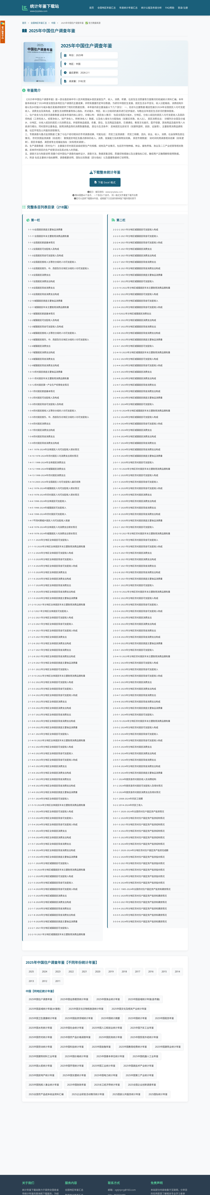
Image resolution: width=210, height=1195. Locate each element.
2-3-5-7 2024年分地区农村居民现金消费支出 (134, 759)
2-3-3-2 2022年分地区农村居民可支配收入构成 (135, 598)
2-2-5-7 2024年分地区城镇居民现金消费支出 (134, 443)
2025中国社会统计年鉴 (72, 1027)
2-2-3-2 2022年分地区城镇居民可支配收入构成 (135, 294)
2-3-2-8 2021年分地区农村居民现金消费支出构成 (136, 572)
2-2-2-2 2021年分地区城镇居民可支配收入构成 (135, 229)
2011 (57, 981)
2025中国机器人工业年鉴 (145, 1056)
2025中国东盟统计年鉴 (74, 1075)
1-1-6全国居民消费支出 (39, 274)
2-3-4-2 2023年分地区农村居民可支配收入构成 (135, 662)
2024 (44, 971)
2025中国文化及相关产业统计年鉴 (129, 1008)
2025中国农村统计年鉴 (40, 1037)
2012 (44, 981)
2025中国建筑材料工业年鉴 (43, 1056)
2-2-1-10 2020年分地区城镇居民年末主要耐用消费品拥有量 (56, 869)
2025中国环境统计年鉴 (72, 1065)
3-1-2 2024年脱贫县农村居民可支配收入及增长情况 (138, 785)
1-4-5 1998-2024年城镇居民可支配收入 (47, 507)
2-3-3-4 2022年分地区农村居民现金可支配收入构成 (137, 611)
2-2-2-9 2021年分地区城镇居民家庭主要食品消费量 (137, 274)
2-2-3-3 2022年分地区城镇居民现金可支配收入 (135, 300)
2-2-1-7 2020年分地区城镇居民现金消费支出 (49, 908)
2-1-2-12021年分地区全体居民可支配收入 (48, 611)
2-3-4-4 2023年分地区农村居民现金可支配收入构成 (137, 675)
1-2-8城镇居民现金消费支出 (41, 358)
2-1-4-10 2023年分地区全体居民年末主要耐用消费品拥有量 (56, 740)
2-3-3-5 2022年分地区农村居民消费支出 (132, 617)
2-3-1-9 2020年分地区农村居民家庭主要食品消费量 (137, 520)
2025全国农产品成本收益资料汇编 (46, 1094)
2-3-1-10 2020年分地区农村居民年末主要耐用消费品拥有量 (141, 468)
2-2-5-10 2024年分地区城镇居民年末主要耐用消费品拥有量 (141, 410)
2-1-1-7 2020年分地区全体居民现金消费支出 (49, 585)
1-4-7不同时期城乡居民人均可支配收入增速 (49, 520)
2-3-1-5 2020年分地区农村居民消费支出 (132, 494)
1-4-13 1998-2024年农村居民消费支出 (46, 475)
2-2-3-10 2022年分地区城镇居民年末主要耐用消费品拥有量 (141, 287)
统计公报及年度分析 (151, 7)
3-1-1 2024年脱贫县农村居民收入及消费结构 (134, 779)
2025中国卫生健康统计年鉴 (43, 1018)
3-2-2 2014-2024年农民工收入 (128, 805)
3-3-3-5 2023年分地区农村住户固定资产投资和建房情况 (140, 914)
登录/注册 (183, 7)
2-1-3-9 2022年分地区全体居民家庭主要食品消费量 (52, 727)
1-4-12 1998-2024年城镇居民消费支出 (46, 468)
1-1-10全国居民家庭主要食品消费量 (45, 229)
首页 (91, 7)
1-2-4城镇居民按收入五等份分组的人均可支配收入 (52, 333)
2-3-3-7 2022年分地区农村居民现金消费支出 (134, 630)
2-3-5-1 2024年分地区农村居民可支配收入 (133, 714)
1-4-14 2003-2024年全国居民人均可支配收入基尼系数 (54, 481)
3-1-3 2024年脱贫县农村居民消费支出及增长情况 (136, 792)
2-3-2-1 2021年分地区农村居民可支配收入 (133, 527)
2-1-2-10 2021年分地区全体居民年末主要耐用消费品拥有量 (56, 604)
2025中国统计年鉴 (137, 1018)
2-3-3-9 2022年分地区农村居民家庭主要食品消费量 (137, 643)
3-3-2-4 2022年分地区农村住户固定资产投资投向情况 (139, 869)
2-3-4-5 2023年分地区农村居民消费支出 (132, 682)
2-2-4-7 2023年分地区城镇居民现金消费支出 (134, 384)
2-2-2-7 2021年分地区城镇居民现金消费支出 (134, 261)
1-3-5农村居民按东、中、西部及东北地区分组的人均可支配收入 (58, 417)
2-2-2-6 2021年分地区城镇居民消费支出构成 (134, 255)
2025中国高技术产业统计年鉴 (138, 1065)
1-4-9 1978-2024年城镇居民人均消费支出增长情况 (52, 533)
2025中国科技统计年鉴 (72, 1046)
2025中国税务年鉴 (164, 1018)
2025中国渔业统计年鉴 (108, 999)
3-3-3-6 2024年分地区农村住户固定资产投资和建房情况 (140, 921)
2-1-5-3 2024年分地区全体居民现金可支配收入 (50, 818)
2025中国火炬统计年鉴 (40, 1065)
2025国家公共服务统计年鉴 (126, 1094)
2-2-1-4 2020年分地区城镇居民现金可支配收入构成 (52, 889)
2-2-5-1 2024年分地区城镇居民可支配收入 (133, 404)
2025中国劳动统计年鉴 (40, 1046)
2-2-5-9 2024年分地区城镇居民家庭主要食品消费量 (137, 455)
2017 (137, 971)
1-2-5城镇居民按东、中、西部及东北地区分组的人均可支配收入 (58, 339)
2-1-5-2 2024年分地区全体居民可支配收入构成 (50, 811)
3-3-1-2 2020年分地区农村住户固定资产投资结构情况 (139, 818)
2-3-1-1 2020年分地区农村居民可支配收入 (133, 462)
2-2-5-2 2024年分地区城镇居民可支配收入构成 (135, 417)
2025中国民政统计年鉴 (110, 1037)
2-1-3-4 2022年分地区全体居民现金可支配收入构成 (52, 695)
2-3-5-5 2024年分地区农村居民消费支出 (132, 746)
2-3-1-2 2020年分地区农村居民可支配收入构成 (135, 475)
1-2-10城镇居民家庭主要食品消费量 (45, 300)
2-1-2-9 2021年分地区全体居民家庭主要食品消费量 (52, 662)
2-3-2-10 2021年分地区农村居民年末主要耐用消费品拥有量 (141, 533)
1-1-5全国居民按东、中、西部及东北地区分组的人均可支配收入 (58, 268)
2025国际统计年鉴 (158, 1094)
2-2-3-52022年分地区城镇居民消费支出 (132, 313)
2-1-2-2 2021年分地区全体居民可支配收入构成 (50, 617)
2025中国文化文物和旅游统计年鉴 (86, 1008)
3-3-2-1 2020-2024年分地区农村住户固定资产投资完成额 (140, 850)
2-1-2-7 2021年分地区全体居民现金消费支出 (49, 649)
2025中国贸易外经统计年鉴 (144, 1037)
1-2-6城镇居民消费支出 (39, 345)
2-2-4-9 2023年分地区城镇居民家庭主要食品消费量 (137, 397)
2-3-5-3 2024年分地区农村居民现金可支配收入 (135, 733)
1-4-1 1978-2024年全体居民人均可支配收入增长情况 (53, 449)
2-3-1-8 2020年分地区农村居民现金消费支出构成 (136, 514)
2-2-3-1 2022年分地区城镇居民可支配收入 (133, 281)
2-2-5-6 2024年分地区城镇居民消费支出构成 (134, 436)
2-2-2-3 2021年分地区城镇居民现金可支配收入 (135, 236)
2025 (31, 971)
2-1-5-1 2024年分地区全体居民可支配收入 (48, 798)
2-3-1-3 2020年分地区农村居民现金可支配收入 (135, 481)
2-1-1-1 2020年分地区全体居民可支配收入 (48, 539)
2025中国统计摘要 (110, 1018)
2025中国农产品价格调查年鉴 (75, 1037)
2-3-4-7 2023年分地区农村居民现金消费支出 (134, 695)
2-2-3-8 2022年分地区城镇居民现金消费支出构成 (136, 333)
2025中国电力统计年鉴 (106, 1075)
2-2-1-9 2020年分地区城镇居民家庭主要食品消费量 (52, 921)
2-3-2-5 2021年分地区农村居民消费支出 (132, 552)
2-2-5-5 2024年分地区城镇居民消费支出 (132, 430)
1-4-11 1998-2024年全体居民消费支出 (46, 462)
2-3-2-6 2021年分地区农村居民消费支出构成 (134, 559)
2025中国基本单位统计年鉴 (110, 1056)
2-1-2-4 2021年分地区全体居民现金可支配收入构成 (52, 630)
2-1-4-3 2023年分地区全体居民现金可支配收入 (50, 753)
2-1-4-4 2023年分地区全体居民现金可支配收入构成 (52, 759)
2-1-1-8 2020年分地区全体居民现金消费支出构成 (51, 591)
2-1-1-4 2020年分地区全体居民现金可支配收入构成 (52, 565)
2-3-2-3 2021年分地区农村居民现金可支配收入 (135, 539)
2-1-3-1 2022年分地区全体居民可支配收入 (48, 669)
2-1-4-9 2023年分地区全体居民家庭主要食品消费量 (52, 792)
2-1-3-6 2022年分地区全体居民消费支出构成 (49, 708)
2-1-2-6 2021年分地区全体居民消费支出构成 (49, 643)
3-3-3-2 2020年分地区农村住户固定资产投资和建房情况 (140, 895)
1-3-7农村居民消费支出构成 (41, 430)
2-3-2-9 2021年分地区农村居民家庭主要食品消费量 (137, 578)
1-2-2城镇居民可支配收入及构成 (43, 320)
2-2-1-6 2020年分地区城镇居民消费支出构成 (49, 902)
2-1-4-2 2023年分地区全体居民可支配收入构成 (50, 746)
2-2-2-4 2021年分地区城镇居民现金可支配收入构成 (137, 242)
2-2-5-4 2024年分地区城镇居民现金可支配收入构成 (137, 423)
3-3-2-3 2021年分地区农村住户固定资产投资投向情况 (139, 863)
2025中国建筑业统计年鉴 (168, 1046)
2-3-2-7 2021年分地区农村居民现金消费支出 (134, 565)
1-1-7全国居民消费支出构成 (41, 281)
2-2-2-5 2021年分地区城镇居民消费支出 (132, 248)
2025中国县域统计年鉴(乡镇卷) (44, 1008)
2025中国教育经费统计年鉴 (133, 1046)
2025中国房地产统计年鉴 (41, 1075)
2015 (164, 971)
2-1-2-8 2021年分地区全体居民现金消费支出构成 (51, 656)
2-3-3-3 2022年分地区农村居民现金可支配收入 (135, 604)
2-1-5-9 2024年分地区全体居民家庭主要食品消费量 (52, 856)
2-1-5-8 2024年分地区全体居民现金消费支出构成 (51, 850)
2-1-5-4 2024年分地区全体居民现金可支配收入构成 (52, 824)
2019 (111, 971)
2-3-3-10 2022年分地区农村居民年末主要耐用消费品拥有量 (141, 591)
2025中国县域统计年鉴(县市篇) (144, 999)
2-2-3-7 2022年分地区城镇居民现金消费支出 (134, 326)
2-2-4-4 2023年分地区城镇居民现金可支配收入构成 (137, 365)
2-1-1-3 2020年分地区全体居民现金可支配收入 (50, 559)
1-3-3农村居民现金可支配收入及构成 (45, 404)
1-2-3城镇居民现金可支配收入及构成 (45, 326)
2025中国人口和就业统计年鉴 (107, 1027)
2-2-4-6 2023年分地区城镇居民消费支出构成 (134, 378)
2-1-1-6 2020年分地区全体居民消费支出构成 (49, 578)
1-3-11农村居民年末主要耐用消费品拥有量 (48, 378)
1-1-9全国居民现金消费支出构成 (43, 294)
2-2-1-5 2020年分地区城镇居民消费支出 (47, 895)
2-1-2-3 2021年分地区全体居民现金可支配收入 (50, 623)
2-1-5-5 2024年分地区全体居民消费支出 (47, 830)
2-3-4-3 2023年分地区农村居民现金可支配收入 (135, 669)
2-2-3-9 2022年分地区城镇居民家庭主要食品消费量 (137, 339)
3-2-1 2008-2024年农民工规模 (128, 798)
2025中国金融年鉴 (101, 1046)
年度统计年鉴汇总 (128, 7)
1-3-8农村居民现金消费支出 (41, 436)
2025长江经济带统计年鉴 (107, 1084)
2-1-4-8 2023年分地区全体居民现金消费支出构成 (51, 785)
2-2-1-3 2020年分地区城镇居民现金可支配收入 (50, 882)
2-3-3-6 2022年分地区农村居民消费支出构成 (134, 623)
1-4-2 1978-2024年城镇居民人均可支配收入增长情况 (53, 488)
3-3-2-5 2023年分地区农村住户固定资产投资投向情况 (139, 876)
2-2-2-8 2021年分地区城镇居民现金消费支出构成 (136, 268)
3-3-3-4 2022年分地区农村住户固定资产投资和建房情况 (140, 908)
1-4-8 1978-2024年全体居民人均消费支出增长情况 (52, 527)
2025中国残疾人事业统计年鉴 (44, 1084)
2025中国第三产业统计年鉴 (140, 1075)
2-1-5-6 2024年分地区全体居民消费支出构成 (49, 837)
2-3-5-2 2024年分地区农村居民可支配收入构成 (135, 727)
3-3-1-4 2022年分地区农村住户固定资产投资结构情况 (139, 830)
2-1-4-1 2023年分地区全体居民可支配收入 (48, 733)
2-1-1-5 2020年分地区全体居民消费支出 (47, 572)
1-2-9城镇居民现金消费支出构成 (43, 365)
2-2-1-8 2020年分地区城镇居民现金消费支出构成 (51, 914)
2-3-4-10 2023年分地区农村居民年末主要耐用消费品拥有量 (141, 656)
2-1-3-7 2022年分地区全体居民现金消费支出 (49, 714)
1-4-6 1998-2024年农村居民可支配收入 (47, 514)
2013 (31, 981)
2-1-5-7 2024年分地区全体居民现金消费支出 (49, 843)
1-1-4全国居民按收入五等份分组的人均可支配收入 (52, 261)
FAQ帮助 (169, 7)
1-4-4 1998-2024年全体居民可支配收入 (47, 501)
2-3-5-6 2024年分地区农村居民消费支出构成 (134, 753)
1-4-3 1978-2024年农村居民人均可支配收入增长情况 (53, 494)
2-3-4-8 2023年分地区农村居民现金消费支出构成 (136, 701)
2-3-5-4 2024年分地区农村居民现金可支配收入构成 (137, 740)
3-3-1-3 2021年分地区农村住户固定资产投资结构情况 (139, 824)
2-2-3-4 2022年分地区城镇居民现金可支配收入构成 (137, 307)
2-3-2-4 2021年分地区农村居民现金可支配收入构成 (137, 546)
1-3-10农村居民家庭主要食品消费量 (45, 371)
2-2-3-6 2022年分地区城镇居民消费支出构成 (134, 320)
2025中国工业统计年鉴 (103, 1065)
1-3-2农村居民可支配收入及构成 (43, 397)
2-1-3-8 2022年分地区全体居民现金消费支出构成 (51, 721)
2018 (124, 971)
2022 (71, 971)
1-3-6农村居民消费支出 (39, 423)
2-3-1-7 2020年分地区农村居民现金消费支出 (134, 507)
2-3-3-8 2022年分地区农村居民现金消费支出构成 (136, 636)
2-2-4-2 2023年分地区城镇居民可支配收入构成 (135, 358)
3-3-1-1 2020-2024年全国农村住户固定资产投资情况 (138, 811)
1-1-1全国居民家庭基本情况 (41, 242)
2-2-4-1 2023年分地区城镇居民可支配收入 (133, 345)
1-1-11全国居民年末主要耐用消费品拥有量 (48, 236)
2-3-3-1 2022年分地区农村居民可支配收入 (133, 585)
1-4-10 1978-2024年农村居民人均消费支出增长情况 (53, 455)
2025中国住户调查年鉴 (40, 999)
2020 (97, 971)
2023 (57, 971)
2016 (150, 971)
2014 (177, 971)
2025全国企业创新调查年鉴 (142, 1084)
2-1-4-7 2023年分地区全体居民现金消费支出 (49, 779)
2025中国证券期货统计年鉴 (74, 999)
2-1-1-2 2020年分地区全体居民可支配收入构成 (50, 552)
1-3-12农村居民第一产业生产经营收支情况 (48, 384)
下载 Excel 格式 (107, 182)
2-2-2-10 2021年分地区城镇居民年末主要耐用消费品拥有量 (56, 934)
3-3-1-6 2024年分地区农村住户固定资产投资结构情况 (139, 843)
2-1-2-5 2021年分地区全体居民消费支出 (47, 636)
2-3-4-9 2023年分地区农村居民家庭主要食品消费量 (137, 708)
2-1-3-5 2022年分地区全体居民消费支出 (47, 701)
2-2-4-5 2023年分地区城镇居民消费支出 (132, 371)
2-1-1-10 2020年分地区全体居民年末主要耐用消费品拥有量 (56, 546)
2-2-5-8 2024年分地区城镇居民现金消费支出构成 (136, 449)
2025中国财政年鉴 (76, 1084)
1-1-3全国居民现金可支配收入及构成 (45, 255)
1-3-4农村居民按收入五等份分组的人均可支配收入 (52, 410)
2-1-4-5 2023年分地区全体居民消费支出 (47, 766)
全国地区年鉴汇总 (106, 7)
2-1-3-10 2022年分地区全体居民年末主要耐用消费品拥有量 (56, 675)
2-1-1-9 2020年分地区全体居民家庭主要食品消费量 (52, 598)
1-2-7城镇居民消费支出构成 (41, 352)
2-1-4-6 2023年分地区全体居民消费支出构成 (49, 772)
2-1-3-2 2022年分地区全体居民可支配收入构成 (50, 682)
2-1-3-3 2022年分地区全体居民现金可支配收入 (50, 688)
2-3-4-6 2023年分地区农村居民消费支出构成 (134, 688)
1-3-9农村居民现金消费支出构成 (43, 443)
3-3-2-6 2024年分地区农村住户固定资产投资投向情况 (139, 882)
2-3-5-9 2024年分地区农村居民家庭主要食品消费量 (137, 772)
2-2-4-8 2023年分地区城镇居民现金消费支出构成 (136, 391)
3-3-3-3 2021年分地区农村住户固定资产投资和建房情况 (140, 902)
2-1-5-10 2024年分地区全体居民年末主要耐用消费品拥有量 (56, 805)
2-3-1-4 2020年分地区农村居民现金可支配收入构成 (137, 488)
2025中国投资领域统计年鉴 (79, 1018)
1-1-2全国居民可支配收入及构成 (43, 248)
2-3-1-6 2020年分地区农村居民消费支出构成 (134, 501)
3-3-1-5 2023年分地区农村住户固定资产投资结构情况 (139, 837)
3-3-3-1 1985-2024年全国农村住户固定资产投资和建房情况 (141, 889)
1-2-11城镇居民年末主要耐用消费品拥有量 (48, 307)
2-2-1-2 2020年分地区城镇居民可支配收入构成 (50, 876)
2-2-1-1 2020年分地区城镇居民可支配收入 (48, 863)
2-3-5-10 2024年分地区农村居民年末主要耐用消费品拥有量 (141, 721)
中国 (53, 23)
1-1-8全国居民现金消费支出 (41, 287)
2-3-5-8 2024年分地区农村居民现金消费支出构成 (136, 766)
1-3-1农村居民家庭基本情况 (41, 391)
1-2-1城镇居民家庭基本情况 (41, 313)
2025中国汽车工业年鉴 (142, 1027)
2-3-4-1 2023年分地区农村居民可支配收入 (133, 649)
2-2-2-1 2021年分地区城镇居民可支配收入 (48, 927)
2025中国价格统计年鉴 (76, 1056)
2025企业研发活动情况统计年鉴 (88, 1094)
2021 (84, 971)
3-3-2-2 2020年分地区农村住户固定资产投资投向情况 (139, 856)
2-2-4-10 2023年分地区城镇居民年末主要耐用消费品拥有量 (141, 352)
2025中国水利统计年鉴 (40, 1027)
